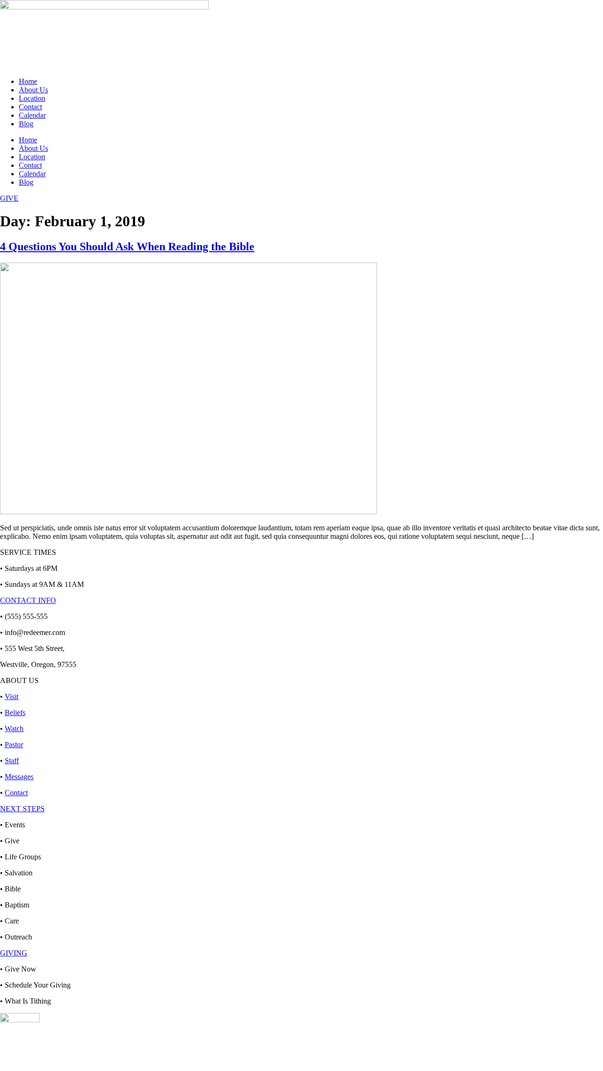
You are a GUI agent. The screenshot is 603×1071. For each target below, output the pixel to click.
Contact (30, 107)
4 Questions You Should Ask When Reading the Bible (127, 246)
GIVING (13, 953)
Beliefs (15, 713)
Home (28, 81)
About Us (33, 90)
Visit (11, 696)
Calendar (32, 115)
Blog (26, 124)
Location (32, 98)
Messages (19, 777)
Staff (12, 761)
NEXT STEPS (22, 809)
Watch (14, 729)
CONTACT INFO (28, 600)
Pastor (14, 745)
